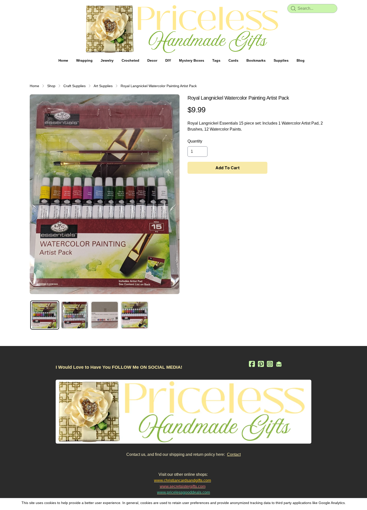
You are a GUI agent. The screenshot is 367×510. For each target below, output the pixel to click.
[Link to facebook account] (252, 363)
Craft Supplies (74, 86)
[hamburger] (34, 8)
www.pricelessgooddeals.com (183, 492)
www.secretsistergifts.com (182, 486)
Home (34, 86)
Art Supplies (103, 86)
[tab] (45, 315)
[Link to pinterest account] (261, 363)
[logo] (183, 29)
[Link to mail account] (279, 363)
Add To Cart (227, 167)
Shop (51, 86)
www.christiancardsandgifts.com (182, 480)
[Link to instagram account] (270, 363)
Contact (234, 454)
